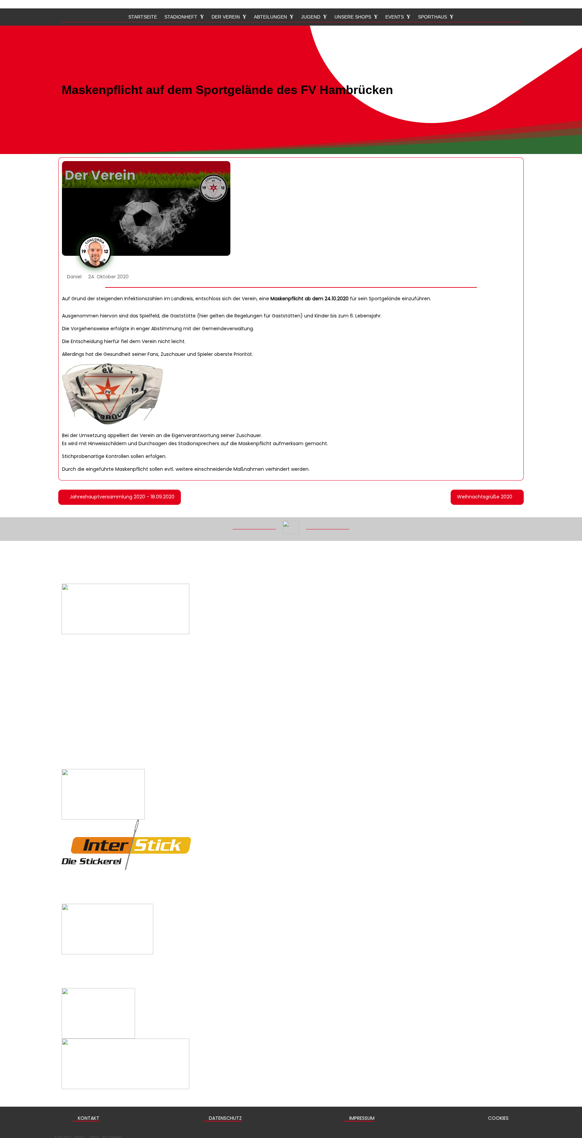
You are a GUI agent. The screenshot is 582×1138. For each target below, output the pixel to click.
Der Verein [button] (226, 17)
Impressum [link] (361, 1118)
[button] (574, 1089)
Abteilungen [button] (270, 17)
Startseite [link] (142, 17)
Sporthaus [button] (432, 17)
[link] (119, 497)
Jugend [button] (310, 17)
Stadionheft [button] (180, 17)
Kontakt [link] (87, 1118)
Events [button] (394, 17)
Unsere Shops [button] (352, 17)
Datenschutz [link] (224, 1118)
